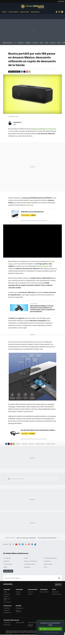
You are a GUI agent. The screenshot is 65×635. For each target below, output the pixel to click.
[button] (18, 122)
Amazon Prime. (43, 266)
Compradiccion (7, 612)
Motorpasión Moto (56, 594)
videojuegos (27, 567)
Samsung (35, 42)
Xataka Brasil (7, 624)
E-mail (29, 72)
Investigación (7, 558)
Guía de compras (13, 12)
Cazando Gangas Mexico (50, 558)
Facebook (52, 42)
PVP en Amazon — (28, 215)
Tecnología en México (29, 564)
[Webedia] (61, 1)
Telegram (62, 12)
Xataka (5, 592)
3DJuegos (18, 592)
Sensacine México (32, 622)
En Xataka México (34, 303)
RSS (26, 544)
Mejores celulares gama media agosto (26, 538)
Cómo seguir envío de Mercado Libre (47, 538)
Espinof (30, 594)
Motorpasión (55, 592)
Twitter (24, 72)
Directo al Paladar (44, 592)
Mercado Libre (24, 12)
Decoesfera (6, 610)
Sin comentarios (15, 71)
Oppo (47, 42)
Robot (59, 42)
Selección (32, 6)
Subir (57, 584)
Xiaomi (41, 42)
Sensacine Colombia (30, 625)
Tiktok (57, 12)
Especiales (6, 561)
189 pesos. (30, 205)
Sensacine (30, 592)
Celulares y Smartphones (30, 561)
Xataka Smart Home (7, 599)
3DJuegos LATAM (20, 622)
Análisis (26, 558)
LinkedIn (32, 544)
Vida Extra (18, 594)
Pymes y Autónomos (18, 611)
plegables (28, 42)
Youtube (16, 544)
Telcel (45, 567)
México (5, 567)
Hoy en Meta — (28, 433)
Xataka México (7, 622)
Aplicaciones (47, 561)
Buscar (59, 578)
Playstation (20, 42)
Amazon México (35, 12)
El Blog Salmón (19, 608)
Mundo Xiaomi (7, 602)
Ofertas (4, 12)
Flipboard (27, 72)
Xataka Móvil (7, 594)
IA (15, 42)
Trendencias (7, 608)
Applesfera (6, 596)
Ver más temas (8, 571)
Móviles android (48, 564)
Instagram (59, 12)
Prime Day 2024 (8, 564)
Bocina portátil (51, 443)
